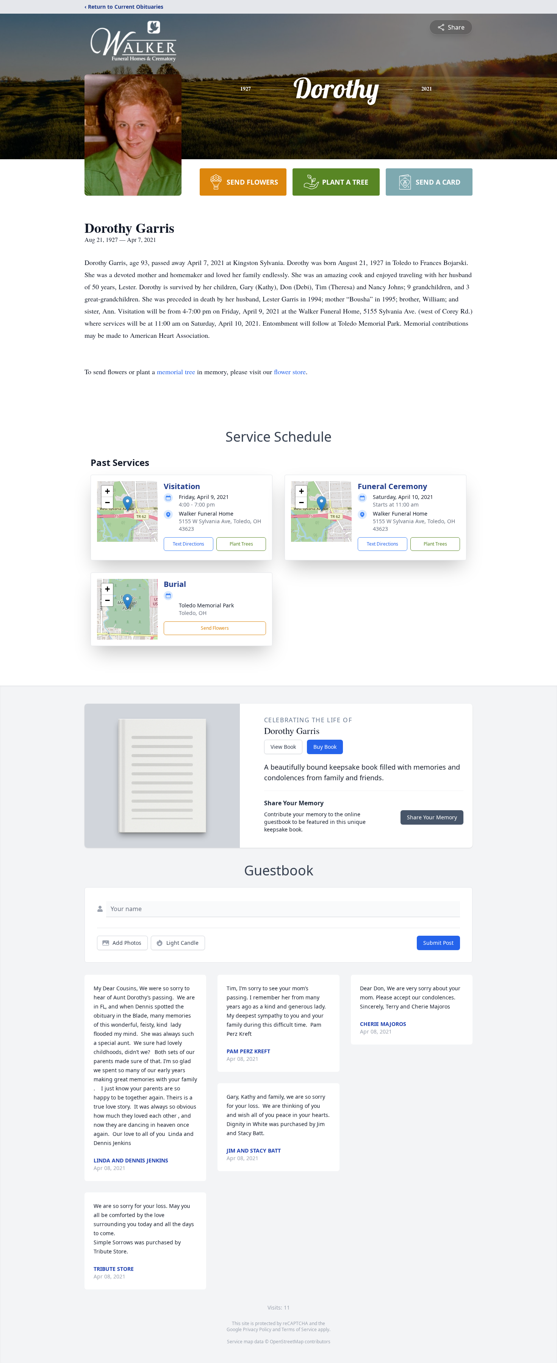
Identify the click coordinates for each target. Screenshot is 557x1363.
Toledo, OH (193, 612)
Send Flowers (215, 628)
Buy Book (324, 746)
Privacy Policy (257, 1329)
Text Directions (188, 544)
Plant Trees (241, 544)
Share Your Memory (432, 817)
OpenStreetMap (287, 1341)
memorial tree (176, 371)
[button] (127, 503)
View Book (283, 746)
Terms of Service (299, 1329)
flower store (290, 371)
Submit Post (438, 942)
